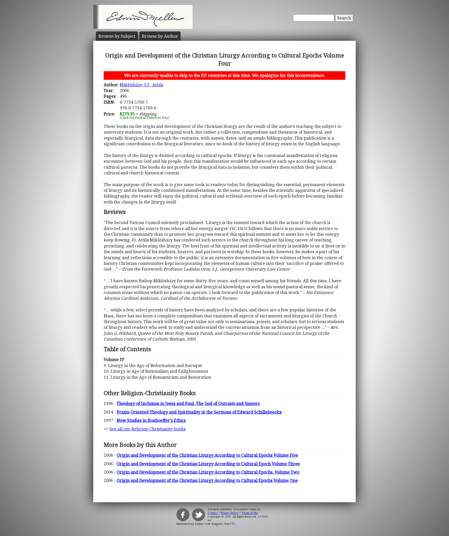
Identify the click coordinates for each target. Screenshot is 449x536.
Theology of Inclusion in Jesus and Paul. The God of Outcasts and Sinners (188, 403)
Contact (213, 513)
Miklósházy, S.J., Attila (141, 85)
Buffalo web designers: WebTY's (215, 524)
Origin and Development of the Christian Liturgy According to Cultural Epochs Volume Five (207, 455)
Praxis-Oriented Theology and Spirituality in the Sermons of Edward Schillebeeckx (199, 412)
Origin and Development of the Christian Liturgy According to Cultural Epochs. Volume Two (208, 472)
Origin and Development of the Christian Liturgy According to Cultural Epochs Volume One (207, 480)
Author (160, 36)
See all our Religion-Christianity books (147, 429)
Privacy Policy (230, 513)
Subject (116, 36)
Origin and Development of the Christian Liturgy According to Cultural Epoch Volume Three (208, 464)
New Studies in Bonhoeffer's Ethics (151, 420)
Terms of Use (249, 513)
